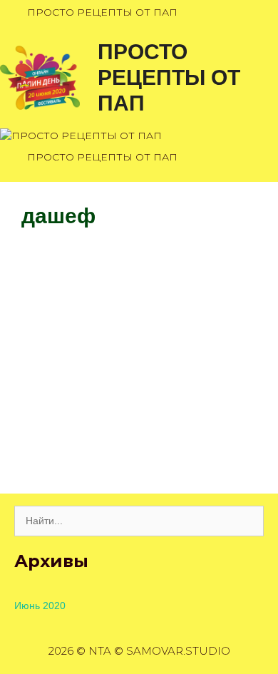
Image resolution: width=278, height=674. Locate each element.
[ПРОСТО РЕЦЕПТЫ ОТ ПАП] (40, 76)
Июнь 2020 (40, 605)
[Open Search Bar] (262, 12)
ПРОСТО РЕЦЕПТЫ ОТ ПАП (169, 77)
